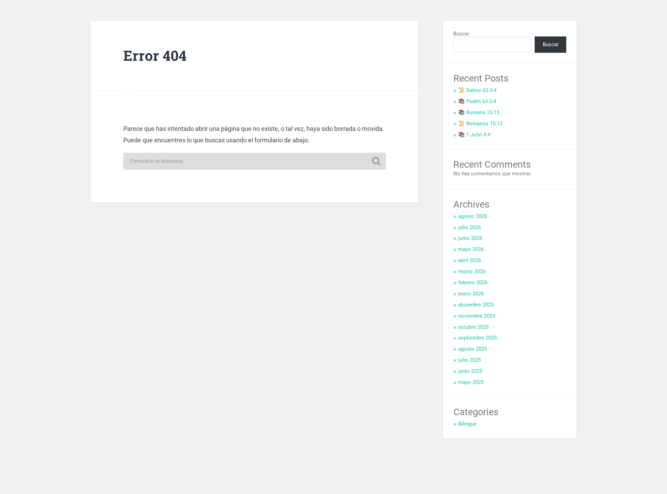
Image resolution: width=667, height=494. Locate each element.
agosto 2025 (472, 349)
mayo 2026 (471, 249)
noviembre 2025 (476, 316)
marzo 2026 (471, 271)
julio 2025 (469, 360)
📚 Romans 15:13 (478, 112)
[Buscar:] (254, 161)
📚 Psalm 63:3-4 (477, 101)
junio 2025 (470, 371)
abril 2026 (469, 260)
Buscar (461, 34)
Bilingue (467, 424)
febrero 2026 (472, 282)
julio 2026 (469, 227)
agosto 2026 (472, 216)
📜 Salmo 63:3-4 (477, 90)
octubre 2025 (473, 327)
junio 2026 (470, 238)
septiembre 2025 (477, 338)
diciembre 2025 (476, 305)
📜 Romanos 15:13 (480, 123)
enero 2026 (471, 294)
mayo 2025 (471, 382)
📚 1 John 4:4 (474, 135)
